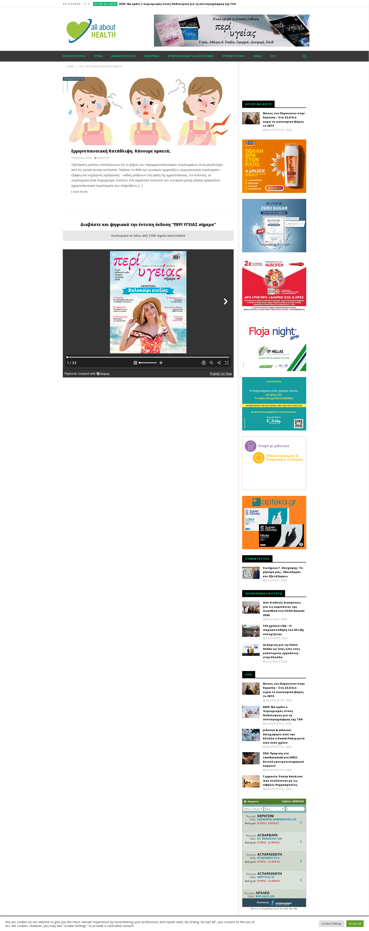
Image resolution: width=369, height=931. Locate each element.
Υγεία (98, 56)
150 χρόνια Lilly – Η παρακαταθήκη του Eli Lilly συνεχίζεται (283, 630)
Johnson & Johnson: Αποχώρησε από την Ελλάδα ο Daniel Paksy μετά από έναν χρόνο (179, 4)
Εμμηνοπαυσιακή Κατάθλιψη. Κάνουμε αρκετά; (120, 151)
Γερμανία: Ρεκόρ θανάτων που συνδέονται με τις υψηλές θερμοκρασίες (283, 780)
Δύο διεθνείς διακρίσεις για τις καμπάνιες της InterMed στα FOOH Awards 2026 (284, 609)
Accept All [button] (355, 923)
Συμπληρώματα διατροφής (191, 56)
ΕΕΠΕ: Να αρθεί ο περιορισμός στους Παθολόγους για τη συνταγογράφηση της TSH (283, 713)
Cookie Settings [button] (332, 923)
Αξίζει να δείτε (105, 4)
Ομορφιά (151, 56)
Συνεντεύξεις (233, 56)
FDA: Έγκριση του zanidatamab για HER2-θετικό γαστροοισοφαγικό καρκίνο (283, 759)
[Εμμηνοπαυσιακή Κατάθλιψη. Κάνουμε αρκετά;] (148, 115)
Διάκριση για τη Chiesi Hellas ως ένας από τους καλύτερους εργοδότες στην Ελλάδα (281, 651)
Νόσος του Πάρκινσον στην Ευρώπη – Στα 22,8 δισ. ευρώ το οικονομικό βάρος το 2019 (284, 119)
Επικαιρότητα (74, 56)
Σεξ (273, 56)
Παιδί (257, 56)
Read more (80, 192)
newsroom (103, 158)
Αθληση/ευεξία (123, 56)
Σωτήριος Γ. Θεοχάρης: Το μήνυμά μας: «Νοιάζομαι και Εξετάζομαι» (283, 572)
